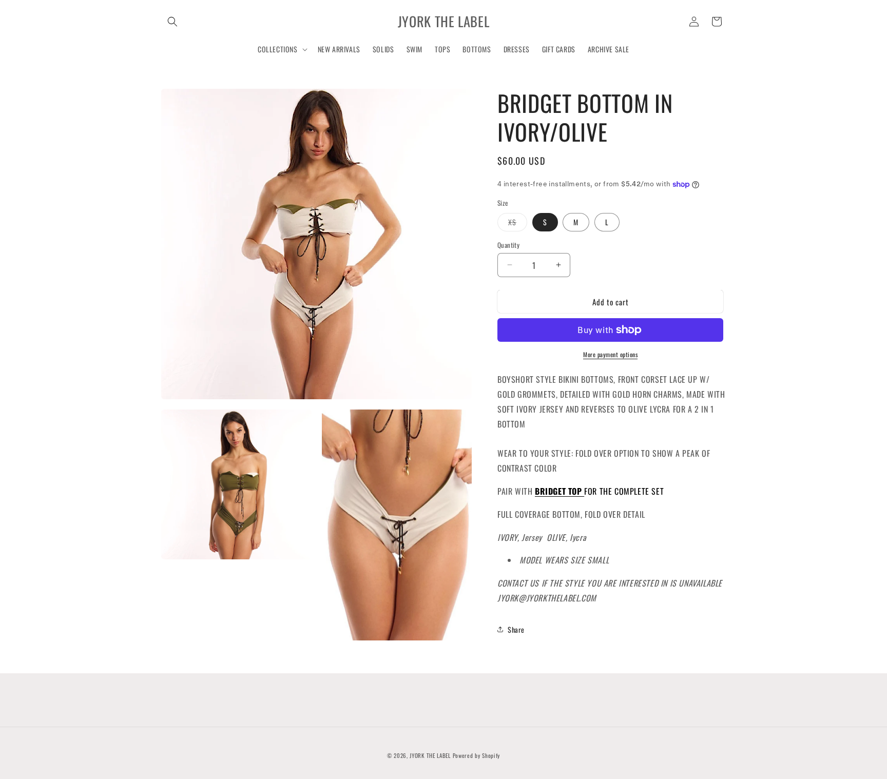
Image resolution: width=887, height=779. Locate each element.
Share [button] (516, 629)
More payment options (610, 354)
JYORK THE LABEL (430, 755)
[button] (172, 21)
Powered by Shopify (476, 755)
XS (517, 223)
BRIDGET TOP (559, 490)
